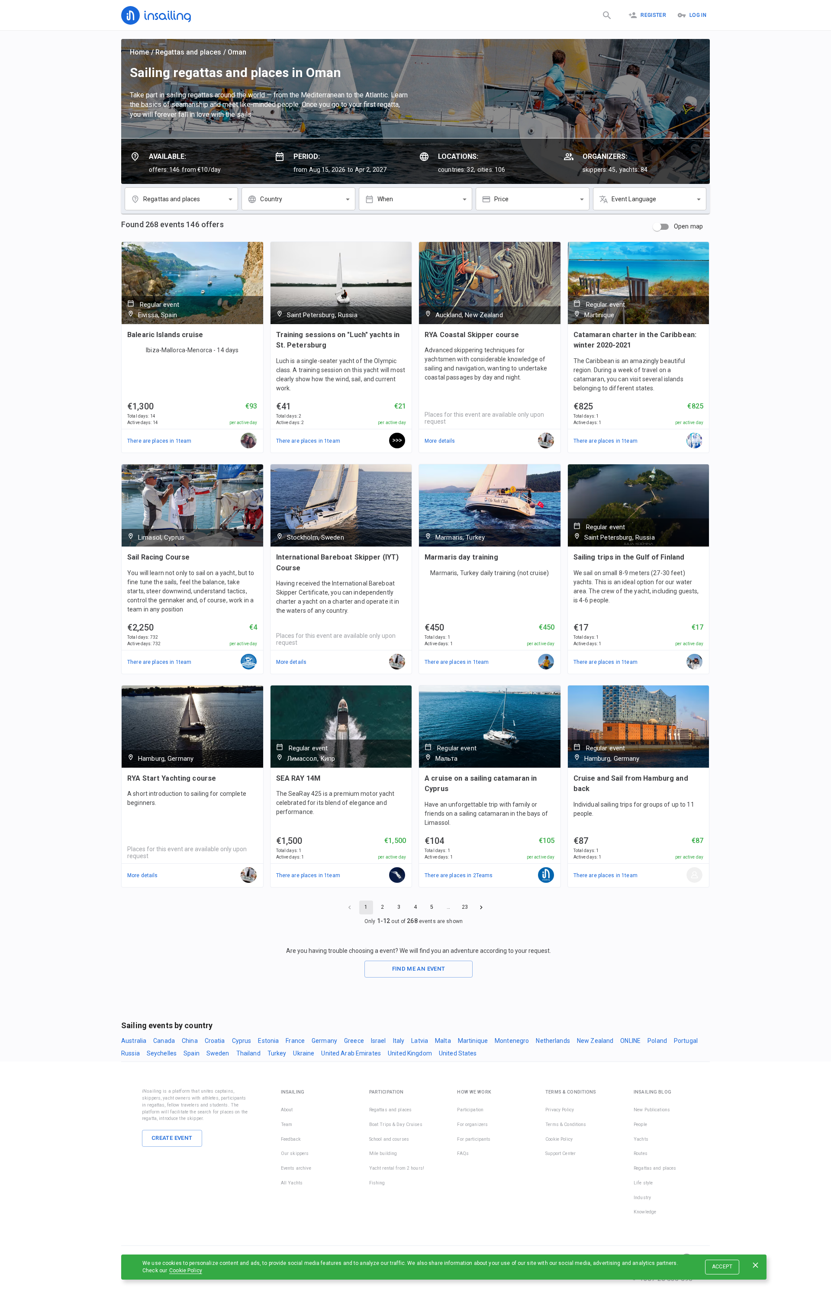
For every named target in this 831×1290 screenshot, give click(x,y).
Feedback (291, 1139)
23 (465, 907)
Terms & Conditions (565, 1124)
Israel (378, 1040)
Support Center (560, 1153)
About (287, 1110)
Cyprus (241, 1040)
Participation (470, 1110)
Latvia (419, 1040)
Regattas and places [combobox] (171, 199)
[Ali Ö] (546, 662)
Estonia (268, 1040)
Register (653, 15)
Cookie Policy (185, 1270)
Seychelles (162, 1053)
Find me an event (418, 968)
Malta (443, 1040)
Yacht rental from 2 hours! (396, 1168)
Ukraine (303, 1053)
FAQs (463, 1153)
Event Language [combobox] (634, 199)
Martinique (473, 1040)
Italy (399, 1040)
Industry (642, 1197)
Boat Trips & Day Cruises (395, 1124)
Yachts (641, 1139)
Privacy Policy (559, 1110)
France (295, 1040)
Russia (130, 1053)
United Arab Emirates (351, 1053)
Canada (164, 1040)
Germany (324, 1040)
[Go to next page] (481, 907)
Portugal (686, 1040)
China (190, 1040)
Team (287, 1124)
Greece (354, 1040)
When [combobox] (385, 199)
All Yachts (292, 1183)
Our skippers (295, 1153)
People (640, 1124)
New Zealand (595, 1040)
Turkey (277, 1053)
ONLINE (630, 1040)
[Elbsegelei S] (694, 875)
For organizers (472, 1124)
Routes (640, 1153)
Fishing (377, 1183)
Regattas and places (188, 52)
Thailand (248, 1053)
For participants (473, 1139)
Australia (133, 1040)
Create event (172, 1138)
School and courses (389, 1139)
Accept (722, 1267)
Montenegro (512, 1040)
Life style (643, 1183)
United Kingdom (410, 1053)
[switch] (657, 227)
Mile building (383, 1153)
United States (458, 1053)
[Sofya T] (397, 875)
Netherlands (553, 1040)
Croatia (215, 1040)
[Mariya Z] (249, 441)
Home (139, 52)
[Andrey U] (694, 662)
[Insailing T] (546, 875)
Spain (192, 1053)
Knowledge (645, 1212)
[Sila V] (397, 441)
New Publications (652, 1110)
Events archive (296, 1168)
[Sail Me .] (694, 441)
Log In (697, 15)
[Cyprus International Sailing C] (249, 662)
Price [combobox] (501, 199)
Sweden (217, 1053)
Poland (657, 1040)
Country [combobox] (271, 199)
